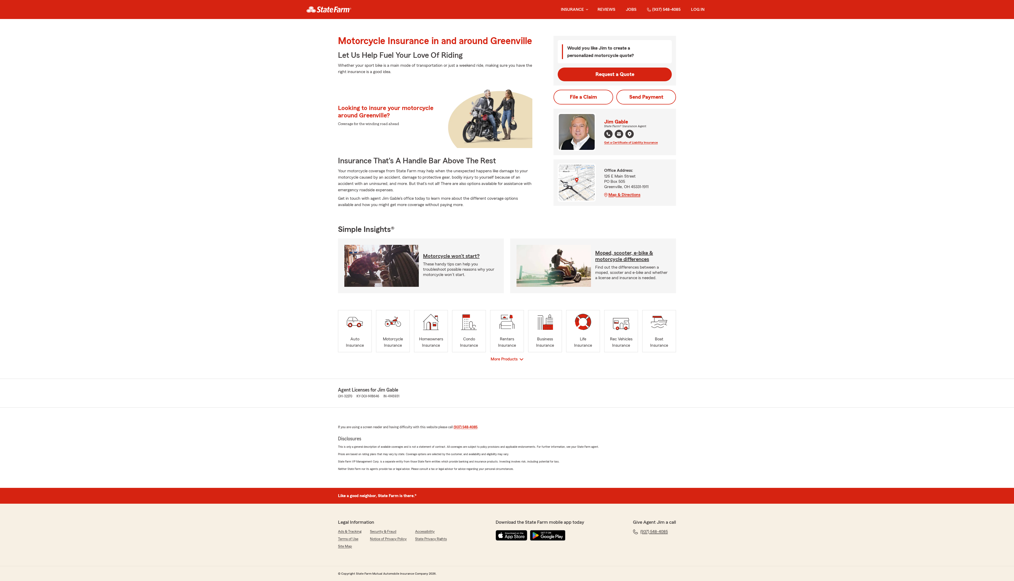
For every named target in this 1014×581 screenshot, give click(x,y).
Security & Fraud (383, 532)
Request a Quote (614, 74)
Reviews (606, 9)
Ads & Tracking (350, 532)
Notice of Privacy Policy (388, 539)
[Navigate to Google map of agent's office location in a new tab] (629, 134)
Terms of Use (348, 539)
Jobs (631, 9)
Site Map (345, 546)
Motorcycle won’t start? (451, 256)
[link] (329, 9)
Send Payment (646, 97)
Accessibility (425, 532)
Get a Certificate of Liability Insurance (631, 142)
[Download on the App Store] (511, 535)
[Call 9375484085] (608, 134)
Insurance (572, 9)
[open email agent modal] (619, 135)
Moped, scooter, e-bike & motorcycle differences (624, 256)
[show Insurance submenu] (586, 9)
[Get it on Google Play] (547, 535)
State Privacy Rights (431, 539)
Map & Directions (624, 195)
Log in (698, 9)
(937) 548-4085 (666, 9)
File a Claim (583, 97)
